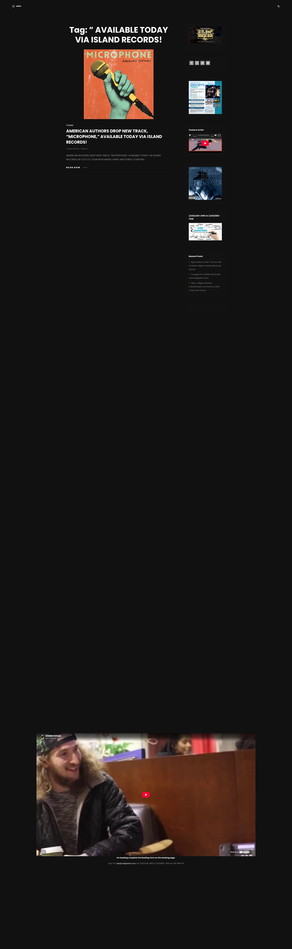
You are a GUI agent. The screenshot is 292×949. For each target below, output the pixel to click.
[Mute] (215, 135)
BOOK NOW (76, 167)
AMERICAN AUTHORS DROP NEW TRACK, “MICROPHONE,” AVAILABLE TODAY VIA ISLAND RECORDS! (114, 136)
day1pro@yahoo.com (126, 863)
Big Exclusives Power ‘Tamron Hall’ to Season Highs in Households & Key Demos (205, 266)
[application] (205, 143)
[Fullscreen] (219, 135)
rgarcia (84, 149)
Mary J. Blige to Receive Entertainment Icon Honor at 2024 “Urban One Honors (204, 287)
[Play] (190, 135)
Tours (69, 125)
